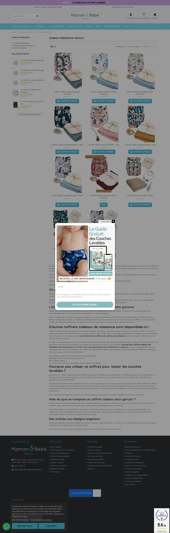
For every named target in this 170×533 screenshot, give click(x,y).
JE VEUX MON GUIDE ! (85, 304)
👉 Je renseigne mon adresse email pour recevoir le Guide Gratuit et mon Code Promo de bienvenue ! (84, 296)
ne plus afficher (106, 221)
